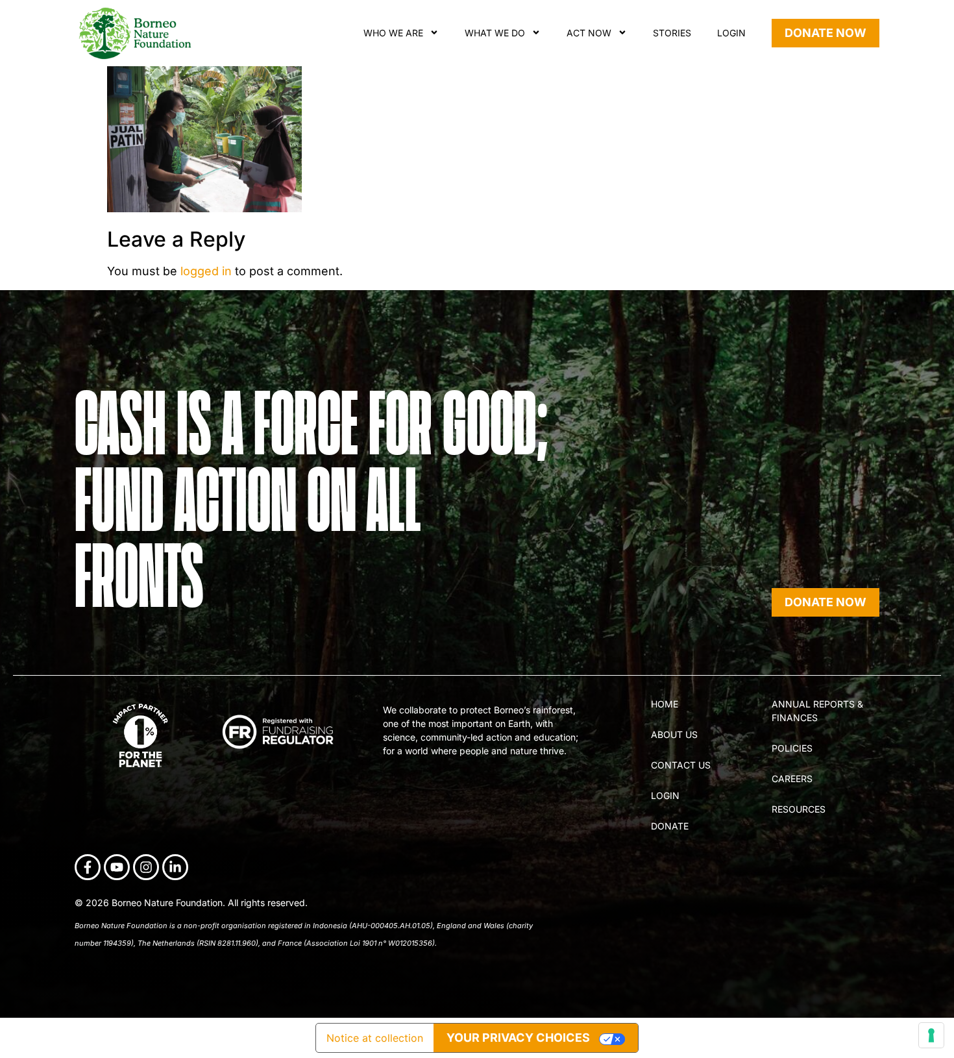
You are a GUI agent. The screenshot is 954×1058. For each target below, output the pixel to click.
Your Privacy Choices (518, 1037)
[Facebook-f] (88, 867)
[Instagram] (146, 867)
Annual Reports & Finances (817, 710)
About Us (674, 734)
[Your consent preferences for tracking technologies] (931, 1035)
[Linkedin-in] (175, 867)
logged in (206, 271)
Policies (792, 748)
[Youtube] (117, 867)
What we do (495, 32)
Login (731, 32)
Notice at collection (374, 1037)
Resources (799, 809)
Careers (792, 778)
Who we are (393, 32)
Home (664, 703)
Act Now (589, 32)
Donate (670, 825)
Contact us (681, 764)
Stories (672, 32)
